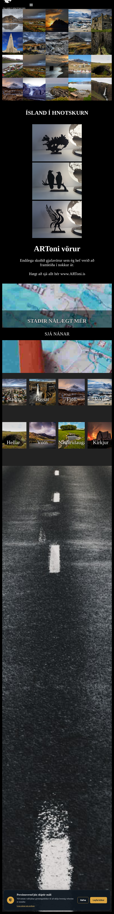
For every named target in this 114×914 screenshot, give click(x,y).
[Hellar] (13, 448)
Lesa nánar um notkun (26, 906)
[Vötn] (42, 448)
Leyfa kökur (98, 900)
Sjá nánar (57, 333)
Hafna (83, 900)
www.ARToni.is (72, 274)
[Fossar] (42, 404)
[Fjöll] (71, 404)
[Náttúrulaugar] (71, 448)
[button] (31, 4)
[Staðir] (13, 404)
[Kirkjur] (101, 448)
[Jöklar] (101, 404)
